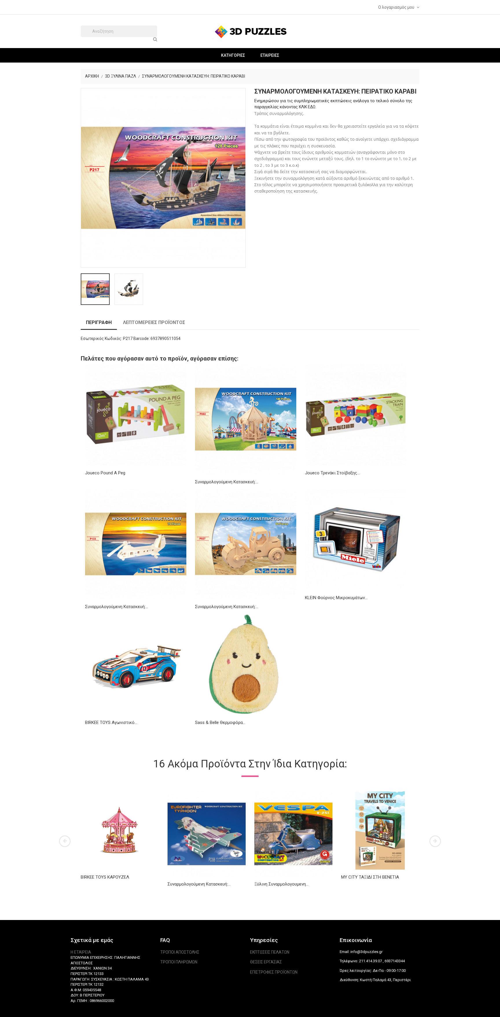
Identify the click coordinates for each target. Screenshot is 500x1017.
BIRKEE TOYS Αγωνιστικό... (111, 722)
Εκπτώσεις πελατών (269, 952)
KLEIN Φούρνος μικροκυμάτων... (336, 597)
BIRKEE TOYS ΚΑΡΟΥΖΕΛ (105, 877)
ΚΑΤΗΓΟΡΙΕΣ (233, 55)
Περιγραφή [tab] (99, 322)
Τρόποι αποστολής (179, 952)
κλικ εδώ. (307, 107)
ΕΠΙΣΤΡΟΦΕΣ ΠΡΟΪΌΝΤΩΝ (273, 972)
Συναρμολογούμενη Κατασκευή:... (226, 481)
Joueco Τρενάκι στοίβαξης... (332, 472)
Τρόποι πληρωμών (178, 962)
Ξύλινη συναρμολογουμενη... (281, 884)
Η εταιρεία (81, 952)
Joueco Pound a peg (105, 472)
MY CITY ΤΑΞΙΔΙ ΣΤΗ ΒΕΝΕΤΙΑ (370, 877)
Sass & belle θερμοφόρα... (220, 722)
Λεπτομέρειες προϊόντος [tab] (154, 322)
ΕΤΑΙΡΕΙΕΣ (269, 55)
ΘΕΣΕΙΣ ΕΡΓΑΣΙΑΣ (266, 962)
